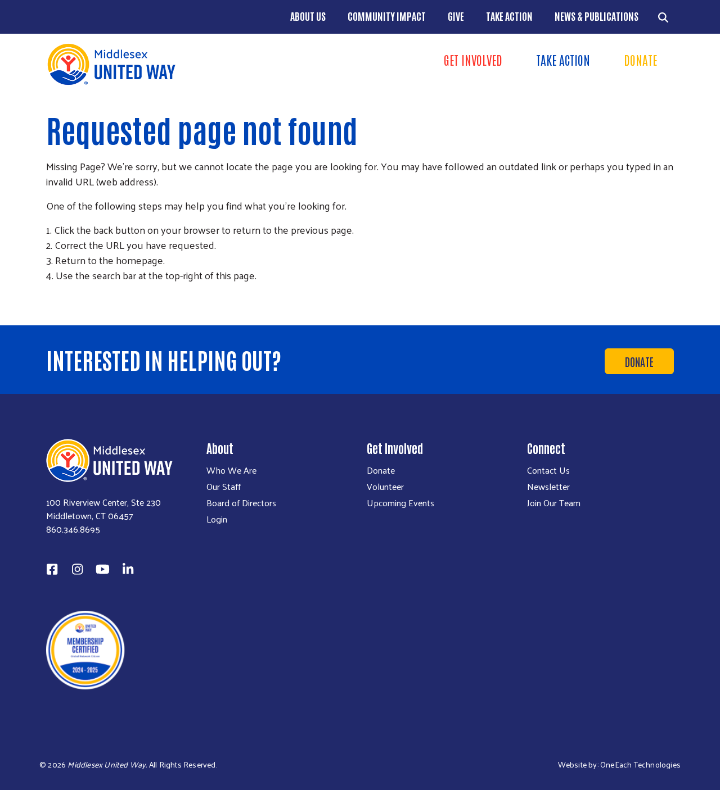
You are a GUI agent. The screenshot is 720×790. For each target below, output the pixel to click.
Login (216, 519)
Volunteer (385, 486)
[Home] (199, 64)
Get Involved (473, 59)
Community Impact (387, 15)
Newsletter (548, 486)
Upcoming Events (400, 503)
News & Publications (596, 15)
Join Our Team (553, 503)
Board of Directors (241, 503)
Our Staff (223, 486)
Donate (640, 59)
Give (456, 15)
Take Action (509, 15)
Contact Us (548, 470)
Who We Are (231, 470)
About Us (308, 15)
